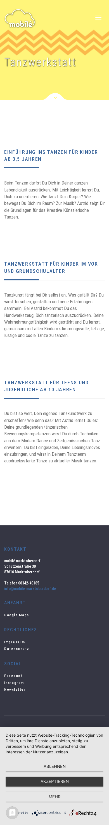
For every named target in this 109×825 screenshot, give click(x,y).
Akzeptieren (55, 781)
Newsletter (14, 689)
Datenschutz (16, 649)
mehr (55, 796)
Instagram (14, 683)
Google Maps (16, 615)
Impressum (14, 642)
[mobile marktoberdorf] (22, 18)
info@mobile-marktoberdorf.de (30, 588)
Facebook (13, 676)
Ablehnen (55, 766)
